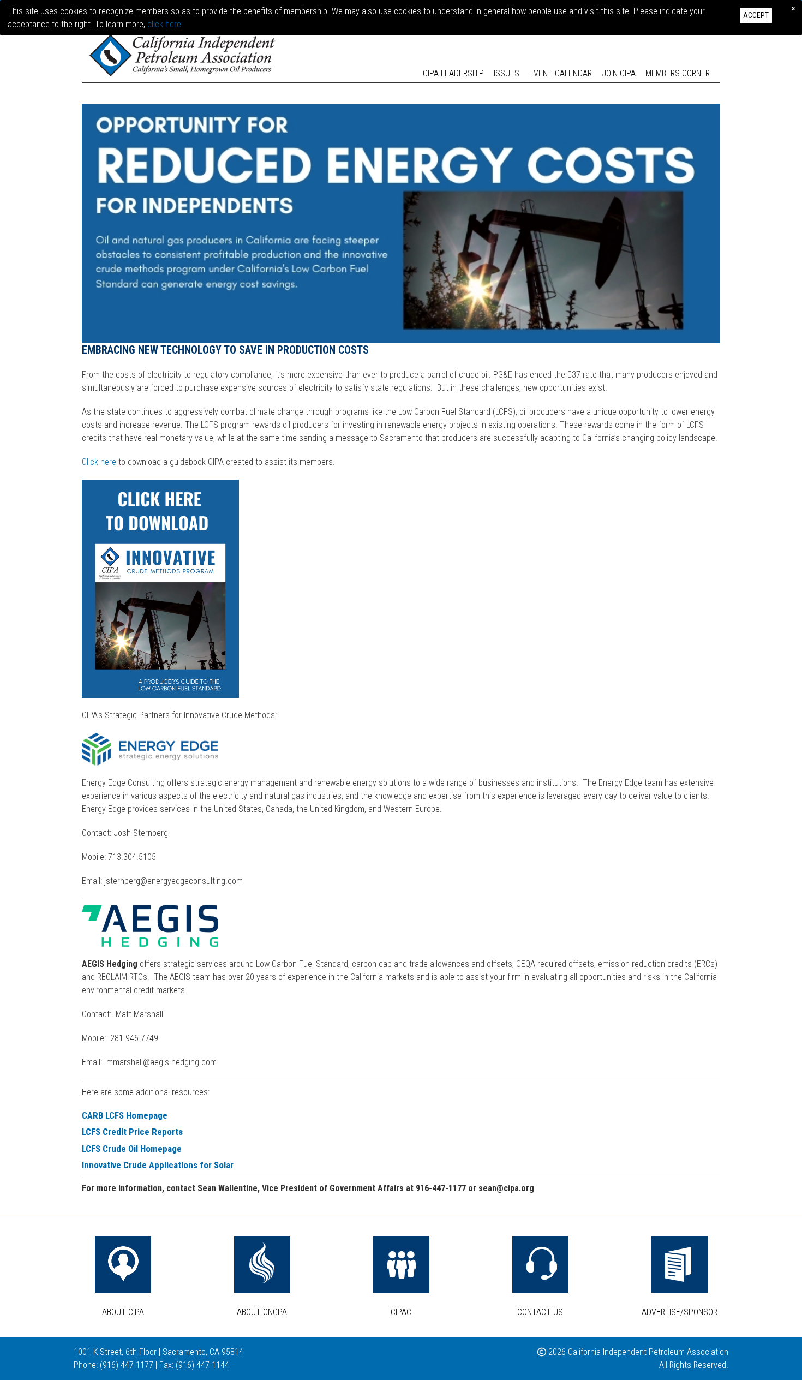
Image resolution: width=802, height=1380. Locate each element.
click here (164, 24)
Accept (756, 15)
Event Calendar (560, 73)
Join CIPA (619, 73)
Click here (99, 462)
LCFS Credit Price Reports (132, 1131)
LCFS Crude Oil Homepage (132, 1148)
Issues (506, 73)
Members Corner (677, 73)
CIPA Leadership (453, 73)
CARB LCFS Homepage (124, 1115)
